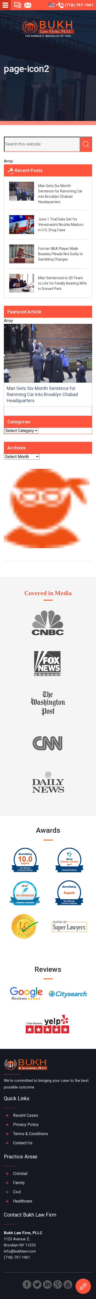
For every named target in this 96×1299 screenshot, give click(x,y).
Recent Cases (25, 1115)
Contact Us (23, 1143)
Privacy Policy (26, 1124)
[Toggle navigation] (5, 5)
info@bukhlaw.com (20, 1251)
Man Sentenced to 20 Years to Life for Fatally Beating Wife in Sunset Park (62, 283)
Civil (17, 1192)
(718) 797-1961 (78, 5)
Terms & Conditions (30, 1133)
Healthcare (22, 1201)
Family (19, 1182)
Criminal (20, 1173)
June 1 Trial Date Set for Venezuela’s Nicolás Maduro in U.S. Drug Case (60, 224)
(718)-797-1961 (17, 1257)
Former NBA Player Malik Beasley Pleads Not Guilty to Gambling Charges (60, 254)
